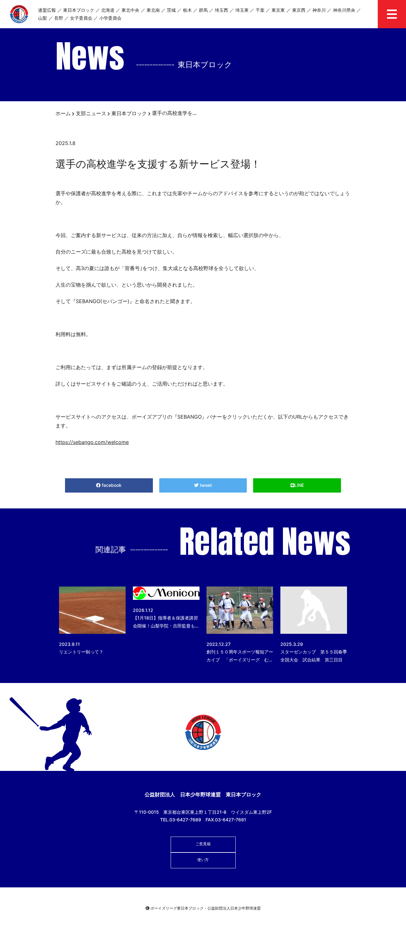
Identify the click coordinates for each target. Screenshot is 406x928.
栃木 (187, 10)
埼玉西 (221, 10)
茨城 (171, 10)
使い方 (203, 859)
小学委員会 (110, 18)
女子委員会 (81, 18)
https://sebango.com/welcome (92, 442)
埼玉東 (242, 10)
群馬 (203, 10)
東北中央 (130, 10)
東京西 (298, 10)
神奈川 (319, 10)
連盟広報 (47, 10)
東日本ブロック (78, 10)
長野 (58, 18)
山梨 (42, 18)
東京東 (278, 10)
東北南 (153, 10)
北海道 (108, 10)
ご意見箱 (203, 843)
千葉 (260, 10)
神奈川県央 (344, 10)
